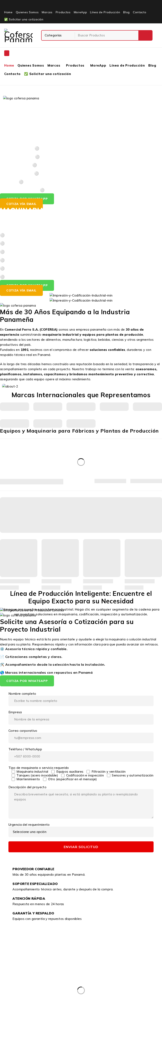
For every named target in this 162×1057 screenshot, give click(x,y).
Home (8, 12)
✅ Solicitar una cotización (23, 19)
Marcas (47, 12)
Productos (63, 12)
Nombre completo (22, 694)
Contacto (139, 12)
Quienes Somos (27, 12)
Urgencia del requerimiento (29, 825)
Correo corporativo (22, 731)
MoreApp (80, 12)
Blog (126, 12)
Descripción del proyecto (27, 787)
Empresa (15, 712)
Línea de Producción (105, 12)
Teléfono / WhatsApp (25, 749)
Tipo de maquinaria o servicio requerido (81, 773)
